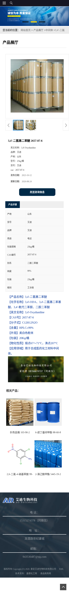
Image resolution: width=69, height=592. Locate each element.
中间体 (49, 30)
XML (61, 569)
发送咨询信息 (37, 192)
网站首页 (26, 30)
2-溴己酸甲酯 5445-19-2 (48, 474)
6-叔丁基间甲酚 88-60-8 (48, 432)
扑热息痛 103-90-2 (20, 432)
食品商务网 (45, 573)
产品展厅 (38, 30)
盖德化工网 (31, 573)
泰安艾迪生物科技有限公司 (43, 569)
